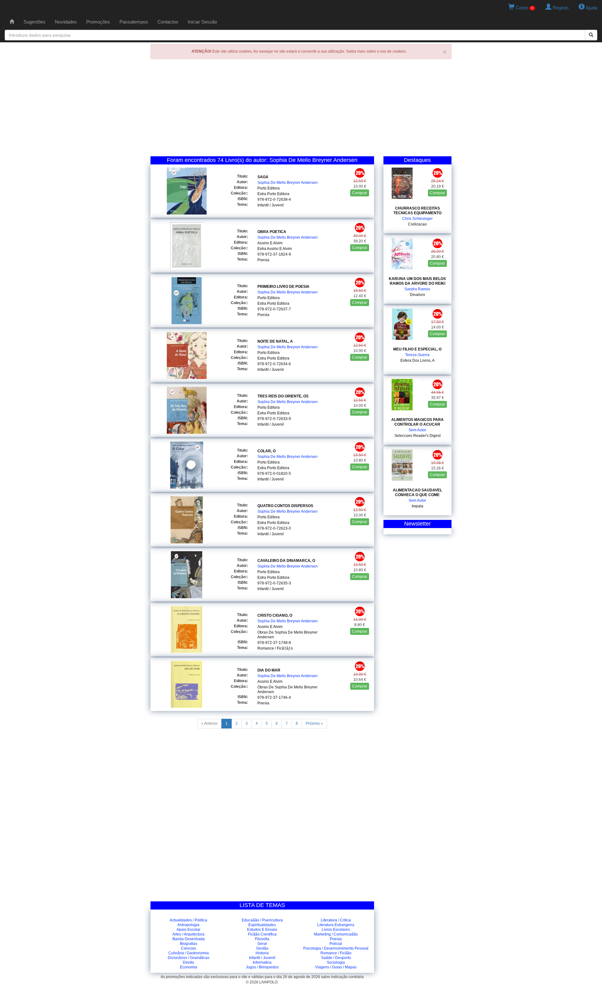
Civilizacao (417, 224)
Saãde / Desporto (336, 958)
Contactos (167, 21)
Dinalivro (417, 295)
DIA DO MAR (268, 670)
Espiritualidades (262, 925)
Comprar (359, 193)
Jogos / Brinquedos (262, 967)
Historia (262, 953)
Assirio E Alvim (270, 243)
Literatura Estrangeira (335, 925)
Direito (188, 962)
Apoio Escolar (188, 929)
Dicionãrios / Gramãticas (188, 958)
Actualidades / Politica (188, 920)
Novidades (66, 21)
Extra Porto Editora (273, 194)
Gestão (262, 948)
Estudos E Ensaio (262, 929)
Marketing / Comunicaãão (336, 934)
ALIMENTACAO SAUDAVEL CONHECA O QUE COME (417, 492)
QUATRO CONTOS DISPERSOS (285, 506)
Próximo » (314, 723)
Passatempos (133, 21)
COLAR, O (266, 451)
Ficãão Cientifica (262, 934)
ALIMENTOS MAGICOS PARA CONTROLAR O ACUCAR (417, 422)
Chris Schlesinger (417, 218)
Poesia (263, 260)
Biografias (188, 943)
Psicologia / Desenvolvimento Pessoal (335, 948)
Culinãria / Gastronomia (188, 953)
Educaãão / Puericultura (262, 920)
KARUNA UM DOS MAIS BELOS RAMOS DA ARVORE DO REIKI (417, 281)
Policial (336, 943)
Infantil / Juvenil (270, 205)
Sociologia (336, 962)
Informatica (262, 962)
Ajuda (591, 7)
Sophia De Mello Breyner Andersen (287, 182)
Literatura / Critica (336, 920)
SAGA (262, 177)
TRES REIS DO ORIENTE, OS (283, 396)
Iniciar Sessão (202, 21)
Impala (417, 506)
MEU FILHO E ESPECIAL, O (417, 349)
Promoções (98, 21)
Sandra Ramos (417, 289)
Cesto (524, 7)
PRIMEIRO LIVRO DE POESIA (283, 286)
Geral (262, 943)
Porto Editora (268, 188)
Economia (188, 967)
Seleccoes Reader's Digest (417, 435)
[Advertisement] (301, 109)
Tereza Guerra (417, 355)
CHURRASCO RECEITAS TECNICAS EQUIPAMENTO (417, 210)
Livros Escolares (336, 929)
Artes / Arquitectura (188, 934)
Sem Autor (417, 430)
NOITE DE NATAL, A (275, 341)
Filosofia (262, 939)
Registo (560, 7)
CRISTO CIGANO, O (274, 615)
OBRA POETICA (271, 232)
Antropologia (188, 925)
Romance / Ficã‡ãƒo (275, 648)
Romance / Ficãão (335, 953)
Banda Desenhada (188, 939)
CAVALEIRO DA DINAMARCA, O (286, 560)
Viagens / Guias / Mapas (335, 967)
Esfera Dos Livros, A (417, 360)
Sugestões (34, 21)
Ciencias (188, 948)
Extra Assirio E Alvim (274, 248)
